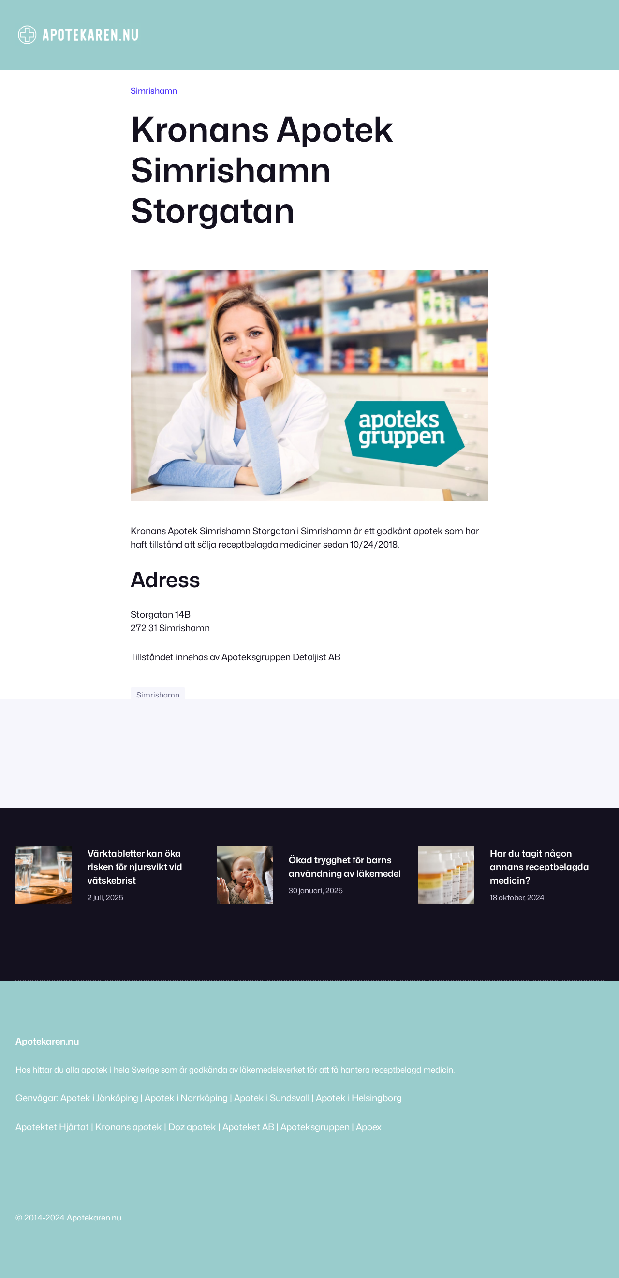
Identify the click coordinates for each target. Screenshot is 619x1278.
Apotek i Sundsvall (272, 1097)
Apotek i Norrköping (186, 1097)
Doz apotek (192, 1126)
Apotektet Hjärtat (52, 1126)
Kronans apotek (128, 1126)
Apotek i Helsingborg (359, 1097)
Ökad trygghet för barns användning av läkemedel (345, 867)
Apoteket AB (248, 1126)
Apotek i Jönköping (99, 1097)
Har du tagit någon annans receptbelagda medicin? (539, 867)
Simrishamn (154, 91)
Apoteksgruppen (315, 1126)
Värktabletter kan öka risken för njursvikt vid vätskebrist (135, 867)
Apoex (369, 1126)
